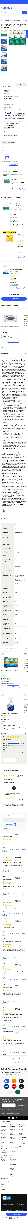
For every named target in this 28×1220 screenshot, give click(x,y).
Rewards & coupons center (22, 1145)
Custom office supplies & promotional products (14, 1149)
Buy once (8, 86)
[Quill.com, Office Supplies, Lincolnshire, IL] (6, 1198)
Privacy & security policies (3, 1159)
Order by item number (22, 1140)
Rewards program (12, 1134)
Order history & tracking (4, 1130)
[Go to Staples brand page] (14, 1087)
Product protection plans (13, 1168)
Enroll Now (7, 101)
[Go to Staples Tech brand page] (21, 1087)
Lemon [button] (5, 164)
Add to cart (16, 1214)
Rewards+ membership (13, 1130)
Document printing (13, 1154)
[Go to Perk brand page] (6, 1087)
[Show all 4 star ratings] (14, 745)
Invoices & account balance (4, 1141)
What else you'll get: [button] (10, 135)
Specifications (14, 347)
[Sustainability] (4, 511)
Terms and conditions (15, 1109)
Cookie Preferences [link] (19, 1210)
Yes (10, 849)
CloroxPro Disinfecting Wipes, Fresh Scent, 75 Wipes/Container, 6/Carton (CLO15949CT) (17, 204)
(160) (22, 743)
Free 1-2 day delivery (9, 142)
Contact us (4, 1163)
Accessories (22, 347)
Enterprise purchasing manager (13, 1159)
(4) (22, 748)
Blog (2, 1184)
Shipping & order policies (4, 1149)
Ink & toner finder (22, 1134)
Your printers (22, 1137)
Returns (3, 1133)
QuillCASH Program (12, 1138)
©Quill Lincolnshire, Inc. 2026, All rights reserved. (12, 1203)
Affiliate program (12, 1175)
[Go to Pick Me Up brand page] (21, 1081)
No (16, 849)
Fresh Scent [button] (13, 164)
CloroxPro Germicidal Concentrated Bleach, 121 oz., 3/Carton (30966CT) (16, 268)
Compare (5, 189)
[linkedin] (13, 1118)
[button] (27, 2)
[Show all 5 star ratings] (14, 743)
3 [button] (13, 1058)
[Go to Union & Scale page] (10, 1092)
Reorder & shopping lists (22, 1130)
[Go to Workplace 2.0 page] (17, 1092)
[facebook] (17, 1118)
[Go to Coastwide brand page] (14, 1081)
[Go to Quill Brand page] (6, 1081)
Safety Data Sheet (8, 450)
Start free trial (21, 113)
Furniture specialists (13, 1163)
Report (24, 849)
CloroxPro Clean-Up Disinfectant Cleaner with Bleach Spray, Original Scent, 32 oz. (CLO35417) (10, 713)
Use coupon (21, 1105)
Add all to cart (14, 298)
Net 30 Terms (14, 1145)
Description (5, 347)
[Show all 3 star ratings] (14, 747)
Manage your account (4, 1136)
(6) (22, 745)
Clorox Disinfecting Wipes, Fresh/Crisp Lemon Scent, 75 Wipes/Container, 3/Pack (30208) (10, 671)
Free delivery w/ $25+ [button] (7, 337)
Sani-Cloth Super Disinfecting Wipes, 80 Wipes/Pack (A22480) (9, 327)
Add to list (6, 151)
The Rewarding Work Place (8, 1186)
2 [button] (10, 1058)
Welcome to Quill (5, 1181)
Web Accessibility (5, 1192)
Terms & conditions (8, 1207)
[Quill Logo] (8, 7)
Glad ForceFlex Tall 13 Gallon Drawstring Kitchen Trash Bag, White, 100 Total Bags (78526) (21, 235)
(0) (22, 750)
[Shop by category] (1, 7)
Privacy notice (18, 1207)
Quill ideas (12, 1172)
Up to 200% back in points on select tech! (14, 2)
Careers (3, 1189)
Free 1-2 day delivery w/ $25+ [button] (9, 683)
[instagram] (8, 1118)
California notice (8, 1210)
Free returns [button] (7, 147)
